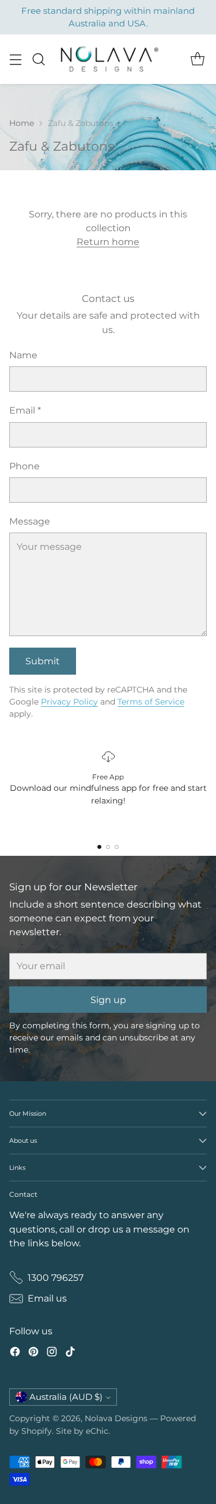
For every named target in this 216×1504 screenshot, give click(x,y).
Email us (47, 1298)
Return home (108, 241)
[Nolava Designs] (108, 59)
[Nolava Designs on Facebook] (15, 1353)
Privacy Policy (69, 701)
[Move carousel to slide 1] (99, 847)
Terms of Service (151, 701)
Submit (42, 661)
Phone (24, 466)
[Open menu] (15, 59)
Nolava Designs (116, 1418)
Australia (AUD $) (66, 1397)
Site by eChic (82, 1431)
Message (29, 521)
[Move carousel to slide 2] (108, 847)
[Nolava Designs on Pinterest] (33, 1353)
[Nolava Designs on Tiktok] (70, 1353)
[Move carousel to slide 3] (117, 847)
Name (23, 355)
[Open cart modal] (197, 59)
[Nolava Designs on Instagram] (52, 1353)
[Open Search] (38, 59)
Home (21, 123)
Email (25, 410)
